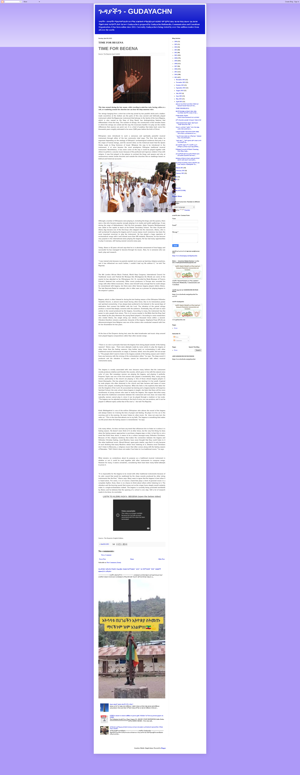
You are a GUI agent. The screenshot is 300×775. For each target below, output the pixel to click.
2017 (176, 66)
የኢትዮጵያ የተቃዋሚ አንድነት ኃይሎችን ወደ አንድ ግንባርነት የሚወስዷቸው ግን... (187, 163)
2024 (176, 47)
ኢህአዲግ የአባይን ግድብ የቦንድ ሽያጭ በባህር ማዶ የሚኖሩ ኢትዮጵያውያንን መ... (187, 132)
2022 (176, 52)
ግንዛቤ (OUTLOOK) (180, 190)
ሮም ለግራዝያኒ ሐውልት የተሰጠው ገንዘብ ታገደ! (188, 120)
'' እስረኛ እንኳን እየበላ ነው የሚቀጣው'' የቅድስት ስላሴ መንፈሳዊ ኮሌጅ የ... (188, 137)
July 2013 (179, 93)
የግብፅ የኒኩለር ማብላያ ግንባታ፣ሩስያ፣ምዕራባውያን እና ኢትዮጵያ (187, 116)
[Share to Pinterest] (126, 544)
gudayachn (177, 188)
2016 (176, 69)
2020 (176, 58)
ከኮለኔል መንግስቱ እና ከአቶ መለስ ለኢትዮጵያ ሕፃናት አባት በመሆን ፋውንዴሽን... (187, 159)
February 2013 (180, 170)
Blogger (163, 748)
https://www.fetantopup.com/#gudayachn (184, 256)
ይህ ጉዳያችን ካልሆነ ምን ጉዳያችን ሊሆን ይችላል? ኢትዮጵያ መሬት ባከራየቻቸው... (187, 145)
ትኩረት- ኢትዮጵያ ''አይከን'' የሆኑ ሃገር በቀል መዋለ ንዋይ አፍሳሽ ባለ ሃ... (187, 128)
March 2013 (180, 168)
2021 (176, 55)
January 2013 (180, 173)
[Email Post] (113, 544)
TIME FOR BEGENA (182, 108)
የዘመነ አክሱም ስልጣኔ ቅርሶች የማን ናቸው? (121, 704)
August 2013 (180, 90)
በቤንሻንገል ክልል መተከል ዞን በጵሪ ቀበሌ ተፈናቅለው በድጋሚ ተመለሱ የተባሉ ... (187, 112)
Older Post (161, 559)
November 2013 (181, 82)
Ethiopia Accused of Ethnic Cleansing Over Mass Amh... (187, 150)
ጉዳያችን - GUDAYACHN (135, 11)
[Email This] (117, 544)
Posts (176, 337)
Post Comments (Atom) (114, 562)
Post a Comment (106, 555)
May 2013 (179, 99)
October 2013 (180, 85)
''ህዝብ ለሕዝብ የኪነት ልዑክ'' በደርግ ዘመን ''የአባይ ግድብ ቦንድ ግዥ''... (187, 123)
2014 (176, 74)
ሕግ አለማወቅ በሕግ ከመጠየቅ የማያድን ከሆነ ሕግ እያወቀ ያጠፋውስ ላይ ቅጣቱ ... (187, 154)
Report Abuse (177, 196)
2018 (176, 63)
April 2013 (179, 101)
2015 (176, 72)
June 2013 (179, 96)
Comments (178, 340)
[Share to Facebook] (124, 544)
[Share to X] (122, 544)
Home (132, 559)
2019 (176, 61)
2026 (176, 41)
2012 (176, 177)
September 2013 (181, 88)
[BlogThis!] (119, 544)
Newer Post (102, 559)
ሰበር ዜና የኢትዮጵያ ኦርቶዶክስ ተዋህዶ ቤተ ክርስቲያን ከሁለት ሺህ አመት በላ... (187, 104)
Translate (187, 210)
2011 (176, 179)
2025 (176, 44)
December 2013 (181, 79)
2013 (176, 77)
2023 (176, 50)
